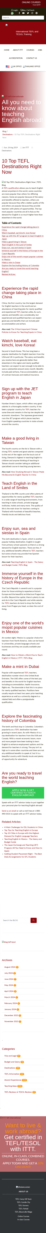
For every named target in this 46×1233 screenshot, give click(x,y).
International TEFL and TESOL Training (27, 33)
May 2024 (9, 985)
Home (6, 50)
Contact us (31, 58)
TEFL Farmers (23, 1205)
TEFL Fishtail (23, 1209)
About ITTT (18, 50)
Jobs (40, 50)
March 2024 (10, 997)
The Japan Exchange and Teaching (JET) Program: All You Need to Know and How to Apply (23, 848)
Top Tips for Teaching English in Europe (21, 830)
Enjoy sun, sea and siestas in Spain (16, 248)
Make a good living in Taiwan (14, 242)
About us (23, 1192)
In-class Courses (23, 1220)
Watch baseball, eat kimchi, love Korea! (18, 233)
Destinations (7, 134)
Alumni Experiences (15, 1080)
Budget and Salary (13, 1062)
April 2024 (10, 991)
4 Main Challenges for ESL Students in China (23, 827)
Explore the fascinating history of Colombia (20, 266)
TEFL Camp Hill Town (23, 1199)
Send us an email (9, 811)
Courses (30, 50)
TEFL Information (13, 1074)
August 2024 (11, 967)
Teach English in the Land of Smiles (17, 245)
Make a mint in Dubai (11, 263)
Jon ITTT (25, 148)
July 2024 (9, 973)
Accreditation (16, 58)
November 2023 (12, 1021)
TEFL (18, 312)
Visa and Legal (12, 1056)
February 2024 (11, 1003)
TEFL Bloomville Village (23, 1212)
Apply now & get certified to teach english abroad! (23, 792)
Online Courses (31, 2)
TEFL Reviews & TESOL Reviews (19, 1092)
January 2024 (11, 1009)
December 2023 (12, 1015)
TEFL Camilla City (23, 1202)
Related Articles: (9, 274)
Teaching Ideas (13, 1086)
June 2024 (10, 979)
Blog (4, 131)
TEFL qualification (11, 188)
